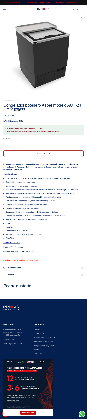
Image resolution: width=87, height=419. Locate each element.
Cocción (37, 330)
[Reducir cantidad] (7, 143)
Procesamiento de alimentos (44, 341)
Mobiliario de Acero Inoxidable (44, 337)
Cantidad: (7, 139)
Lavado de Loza (40, 333)
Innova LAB (38, 353)
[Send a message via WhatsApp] (82, 414)
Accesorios (38, 349)
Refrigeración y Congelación (44, 345)
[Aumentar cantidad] (15, 143)
